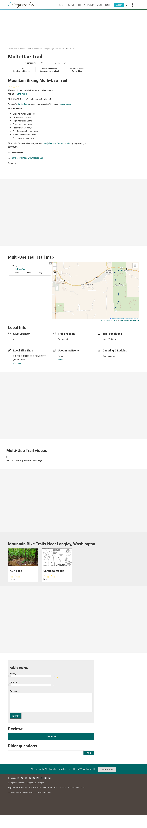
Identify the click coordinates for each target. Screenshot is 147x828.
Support (119, 5)
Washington (39, 49)
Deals (99, 5)
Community (88, 5)
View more (17, 363)
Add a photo (47, 63)
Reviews (70, 5)
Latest (107, 5)
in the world (21, 93)
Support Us (31, 782)
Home (10, 49)
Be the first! (63, 339)
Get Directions (32, 63)
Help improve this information (57, 143)
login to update (108, 343)
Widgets (40, 782)
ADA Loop (16, 570)
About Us (21, 782)
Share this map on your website (129, 320)
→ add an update (65, 104)
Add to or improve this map (109, 320)
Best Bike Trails (35, 787)
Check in (69, 63)
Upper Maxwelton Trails (58, 49)
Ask (89, 752)
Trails (61, 5)
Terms (42, 792)
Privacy (48, 792)
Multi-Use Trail (70, 49)
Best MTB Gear (60, 787)
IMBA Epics (47, 787)
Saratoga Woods (53, 570)
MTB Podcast (21, 787)
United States (31, 49)
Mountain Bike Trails (19, 49)
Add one (61, 359)
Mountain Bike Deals (76, 787)
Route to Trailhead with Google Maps (28, 157)
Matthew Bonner (23, 104)
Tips (79, 5)
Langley (46, 49)
